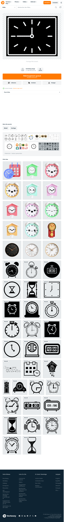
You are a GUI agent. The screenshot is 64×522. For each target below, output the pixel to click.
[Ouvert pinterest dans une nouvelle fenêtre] (27, 515)
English (56, 477)
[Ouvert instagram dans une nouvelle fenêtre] (22, 515)
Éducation (5, 487)
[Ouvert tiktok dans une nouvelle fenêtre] (30, 515)
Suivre (40, 70)
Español (56, 480)
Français (56, 487)
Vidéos (25, 2)
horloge (13, 127)
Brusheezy (5, 477)
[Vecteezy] (2, 2)
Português (57, 482)
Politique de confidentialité (53, 515)
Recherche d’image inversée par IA (6, 495)
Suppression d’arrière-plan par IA (6, 501)
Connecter (55, 2)
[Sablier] (12, 288)
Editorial (33, 2)
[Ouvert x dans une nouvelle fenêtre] (33, 515)
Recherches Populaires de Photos (22, 494)
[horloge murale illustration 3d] (52, 229)
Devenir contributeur (37, 485)
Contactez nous (38, 480)
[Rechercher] (56, 7)
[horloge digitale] (52, 269)
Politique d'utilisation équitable (51, 517)
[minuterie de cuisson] (32, 348)
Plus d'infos (7, 91)
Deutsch (56, 484)
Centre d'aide (38, 477)
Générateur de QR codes (6, 505)
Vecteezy (5, 480)
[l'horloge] (52, 288)
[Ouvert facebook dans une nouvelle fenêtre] (19, 515)
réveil (5, 127)
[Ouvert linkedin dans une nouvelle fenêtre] (25, 515)
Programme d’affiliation (21, 484)
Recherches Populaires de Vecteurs (22, 489)
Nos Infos (37, 482)
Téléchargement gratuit (32, 76)
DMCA (20, 481)
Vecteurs (8, 2)
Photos (17, 2)
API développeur (6, 490)
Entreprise (5, 484)
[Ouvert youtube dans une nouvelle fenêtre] (35, 515)
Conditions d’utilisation (54, 514)
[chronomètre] (32, 269)
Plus (7, 3)
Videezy (5, 482)
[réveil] (12, 269)
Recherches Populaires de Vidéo (22, 499)
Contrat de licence (21, 478)
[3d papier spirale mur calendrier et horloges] (12, 169)
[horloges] (12, 368)
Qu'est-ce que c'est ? (17, 88)
